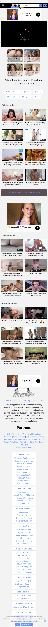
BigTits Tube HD (24, 532)
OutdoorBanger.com (24, 472)
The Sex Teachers (24, 596)
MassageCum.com (24, 469)
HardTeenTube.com (24, 521)
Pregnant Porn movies (24, 461)
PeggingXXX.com (24, 478)
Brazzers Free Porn (24, 518)
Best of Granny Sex (24, 567)
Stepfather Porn (13, 92)
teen (38, 97)
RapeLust (8, 437)
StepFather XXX (24, 587)
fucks (28, 92)
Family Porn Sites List (31, 439)
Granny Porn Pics (24, 569)
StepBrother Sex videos (24, 584)
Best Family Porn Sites (13, 439)
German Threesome (24, 541)
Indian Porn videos (24, 544)
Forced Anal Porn (24, 434)
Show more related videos (24, 192)
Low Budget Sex (24, 538)
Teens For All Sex (24, 501)
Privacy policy (26, 624)
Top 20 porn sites (24, 515)
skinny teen (13, 97)
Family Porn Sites (27, 442)
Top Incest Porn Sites (34, 437)
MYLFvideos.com (24, 598)
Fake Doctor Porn (24, 483)
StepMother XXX (24, 581)
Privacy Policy (24, 401)
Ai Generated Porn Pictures (24, 607)
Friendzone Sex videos (24, 498)
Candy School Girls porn (24, 495)
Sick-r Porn (11, 434)
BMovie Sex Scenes (24, 448)
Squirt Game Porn (24, 467)
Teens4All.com (24, 492)
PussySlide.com (24, 481)
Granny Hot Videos (24, 572)
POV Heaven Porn (24, 530)
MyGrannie (24, 553)
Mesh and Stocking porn (24, 458)
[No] (45, 621)
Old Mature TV (24, 555)
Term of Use (10, 401)
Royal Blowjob (19, 437)
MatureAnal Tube (24, 564)
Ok (18, 624)
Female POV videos (24, 464)
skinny (39, 92)
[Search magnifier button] (40, 5)
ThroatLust (36, 434)
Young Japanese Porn (24, 535)
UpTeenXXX (24, 504)
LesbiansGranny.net (24, 561)
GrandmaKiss (24, 558)
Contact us (38, 401)
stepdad (27, 97)
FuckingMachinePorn (24, 475)
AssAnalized (24, 512)
